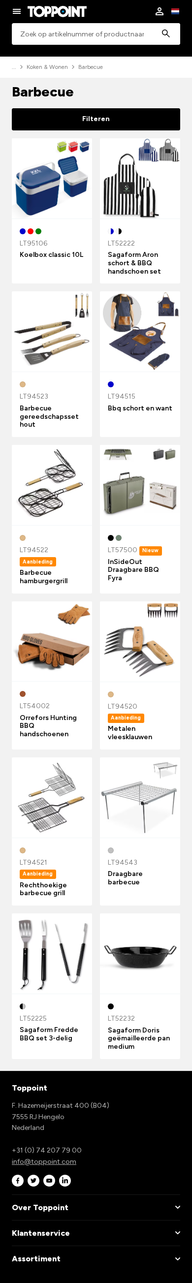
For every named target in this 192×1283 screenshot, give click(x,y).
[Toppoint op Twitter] (33, 1180)
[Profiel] (159, 11)
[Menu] (17, 11)
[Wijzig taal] (175, 11)
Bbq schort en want (140, 408)
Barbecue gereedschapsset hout (49, 416)
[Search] (166, 34)
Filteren (96, 119)
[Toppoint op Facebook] (18, 1180)
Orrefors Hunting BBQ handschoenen (48, 726)
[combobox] (96, 34)
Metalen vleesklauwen (130, 732)
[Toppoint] (57, 11)
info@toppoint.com (44, 1162)
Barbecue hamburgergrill (43, 576)
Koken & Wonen (47, 66)
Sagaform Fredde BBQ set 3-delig (49, 1034)
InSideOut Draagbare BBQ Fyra (133, 570)
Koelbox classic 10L (51, 254)
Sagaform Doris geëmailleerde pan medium (139, 1038)
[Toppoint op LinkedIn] (65, 1180)
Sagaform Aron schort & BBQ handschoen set (134, 263)
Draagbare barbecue (125, 878)
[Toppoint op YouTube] (49, 1180)
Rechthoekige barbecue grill (43, 889)
